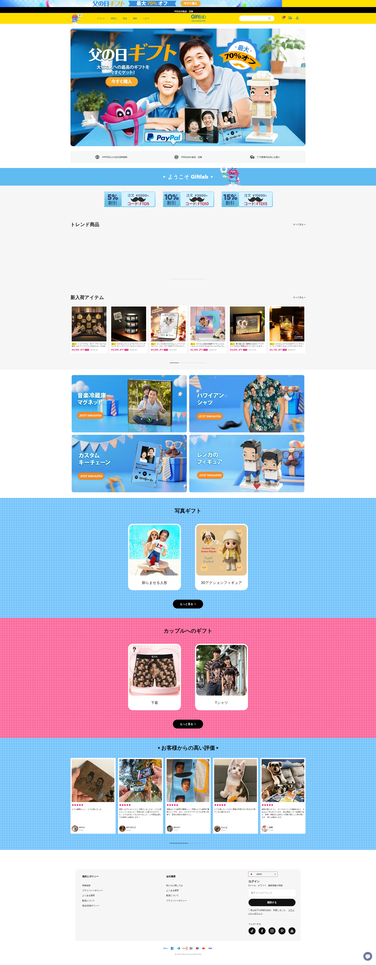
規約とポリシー (90, 876)
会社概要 (171, 876)
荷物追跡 (86, 885)
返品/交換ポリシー (90, 905)
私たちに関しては (174, 885)
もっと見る (186, 604)
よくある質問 (88, 895)
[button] (302, 329)
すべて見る (298, 224)
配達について (88, 900)
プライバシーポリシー (92, 890)
